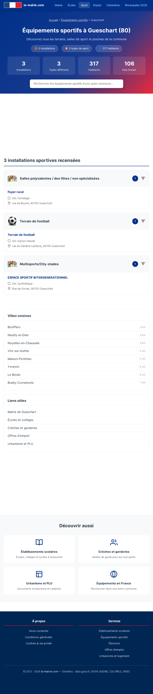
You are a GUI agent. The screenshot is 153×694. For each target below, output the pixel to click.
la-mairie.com (49, 671)
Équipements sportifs (74, 20)
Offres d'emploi (18, 436)
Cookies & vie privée (39, 643)
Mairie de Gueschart (22, 412)
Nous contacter (39, 631)
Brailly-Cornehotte (76, 383)
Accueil (53, 20)
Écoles (72, 5)
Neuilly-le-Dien (76, 335)
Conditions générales (38, 637)
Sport (84, 5)
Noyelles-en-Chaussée (76, 343)
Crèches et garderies (22, 428)
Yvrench (76, 366)
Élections (114, 643)
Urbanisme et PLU (20, 444)
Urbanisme (113, 5)
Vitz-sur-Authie (76, 351)
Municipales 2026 (136, 5)
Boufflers (76, 327)
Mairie (58, 5)
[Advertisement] (76, 121)
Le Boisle (76, 374)
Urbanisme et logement (114, 656)
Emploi (97, 5)
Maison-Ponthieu (76, 359)
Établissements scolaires (114, 631)
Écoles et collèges (20, 420)
